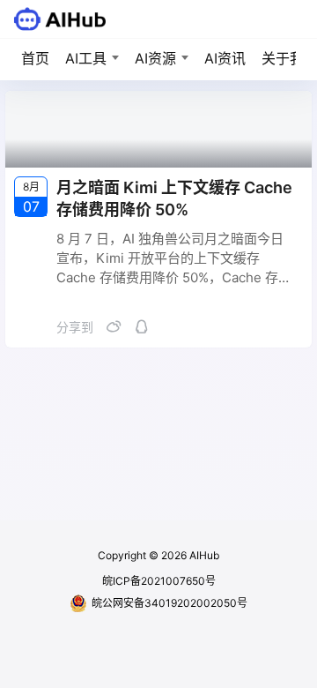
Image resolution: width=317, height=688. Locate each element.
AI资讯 (225, 58)
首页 (35, 58)
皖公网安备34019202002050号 (169, 602)
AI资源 (155, 58)
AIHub (203, 555)
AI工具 (86, 58)
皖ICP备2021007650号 (159, 580)
